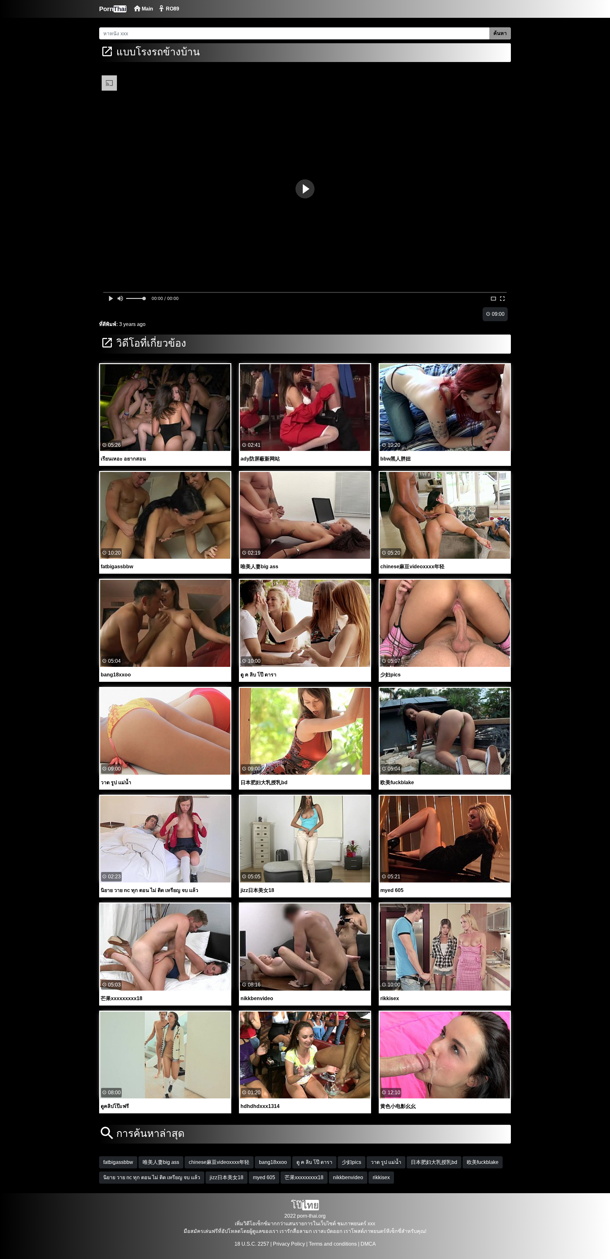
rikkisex (381, 1177)
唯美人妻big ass (161, 1162)
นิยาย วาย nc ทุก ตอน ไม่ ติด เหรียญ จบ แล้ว (151, 1177)
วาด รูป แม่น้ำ (386, 1162)
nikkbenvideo (348, 1177)
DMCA (368, 1244)
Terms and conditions (333, 1244)
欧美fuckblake (482, 1162)
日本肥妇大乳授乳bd (434, 1162)
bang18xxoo (273, 1162)
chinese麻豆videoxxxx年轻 (219, 1162)
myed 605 (264, 1177)
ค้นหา (500, 33)
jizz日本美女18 (226, 1177)
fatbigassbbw (118, 1162)
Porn (112, 8)
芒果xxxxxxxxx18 (304, 1177)
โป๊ (305, 1205)
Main (146, 8)
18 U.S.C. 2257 (251, 1244)
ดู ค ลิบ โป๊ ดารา (314, 1162)
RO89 (172, 8)
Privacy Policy (289, 1244)
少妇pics (351, 1162)
